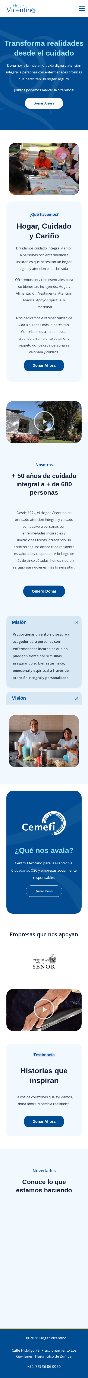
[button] (44, 422)
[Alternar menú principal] (81, 8)
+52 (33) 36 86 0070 (44, 1366)
